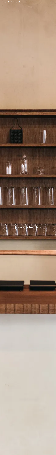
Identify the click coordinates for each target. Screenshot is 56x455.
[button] (53, 1)
